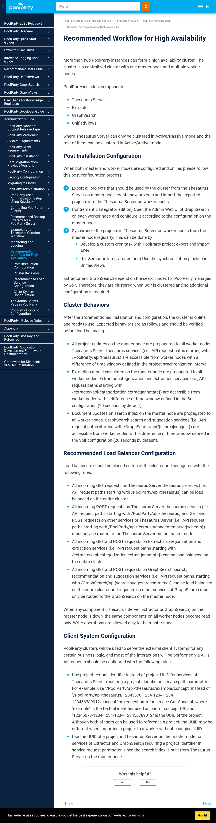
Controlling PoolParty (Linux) (26, 209)
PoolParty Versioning (23, 135)
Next (207, 803)
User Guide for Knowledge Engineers (23, 102)
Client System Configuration (24, 293)
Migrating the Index (21, 183)
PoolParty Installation (23, 156)
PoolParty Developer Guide (24, 111)
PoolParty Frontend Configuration (25, 312)
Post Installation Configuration (26, 265)
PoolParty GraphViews (21, 92)
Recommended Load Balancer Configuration (29, 282)
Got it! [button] (202, 815)
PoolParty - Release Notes (23, 321)
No (148, 782)
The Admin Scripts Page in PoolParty (24, 302)
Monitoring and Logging (22, 243)
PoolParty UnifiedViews (21, 77)
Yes (123, 782)
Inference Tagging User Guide (21, 59)
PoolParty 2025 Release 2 (23, 23)
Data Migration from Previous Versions (22, 164)
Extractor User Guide (19, 50)
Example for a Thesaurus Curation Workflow (25, 232)
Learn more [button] (135, 815)
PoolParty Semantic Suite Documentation (87, 20)
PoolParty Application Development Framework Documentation (22, 350)
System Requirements (23, 141)
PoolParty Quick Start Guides (20, 40)
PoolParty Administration (26, 189)
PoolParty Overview (18, 31)
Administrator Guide (19, 119)
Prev (69, 803)
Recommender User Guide (23, 69)
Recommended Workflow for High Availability (24, 254)
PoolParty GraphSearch (21, 85)
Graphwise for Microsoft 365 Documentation (22, 363)
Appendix (11, 328)
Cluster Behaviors (27, 273)
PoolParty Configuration (25, 171)
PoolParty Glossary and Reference (21, 338)
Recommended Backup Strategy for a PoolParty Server (28, 220)
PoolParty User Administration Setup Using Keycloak (26, 198)
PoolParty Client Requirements (19, 148)
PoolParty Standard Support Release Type (23, 127)
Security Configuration (23, 177)
